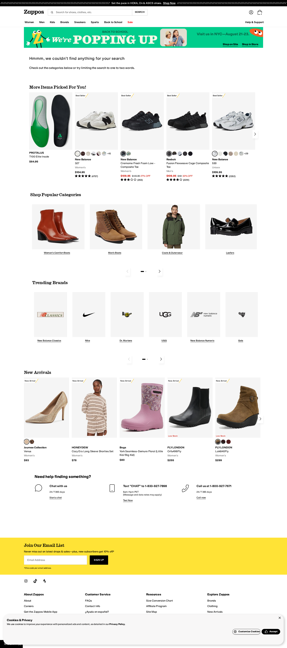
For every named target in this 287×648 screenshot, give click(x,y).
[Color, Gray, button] (179, 153)
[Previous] (127, 271)
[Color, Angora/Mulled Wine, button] (98, 153)
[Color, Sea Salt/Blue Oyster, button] (220, 153)
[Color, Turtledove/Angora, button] (236, 153)
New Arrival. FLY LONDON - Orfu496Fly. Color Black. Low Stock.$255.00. (190, 420)
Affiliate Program (156, 606)
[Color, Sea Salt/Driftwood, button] (230, 153)
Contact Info (92, 606)
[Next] (255, 134)
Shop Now (169, 3)
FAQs (88, 600)
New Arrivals (215, 611)
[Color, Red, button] (228, 441)
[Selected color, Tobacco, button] (218, 441)
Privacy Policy (117, 624)
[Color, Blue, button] (185, 153)
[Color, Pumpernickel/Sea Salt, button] (83, 153)
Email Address (36, 560)
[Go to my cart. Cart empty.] (259, 12)
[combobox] (90, 12)
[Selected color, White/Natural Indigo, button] (214, 153)
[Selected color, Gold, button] (26, 441)
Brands (211, 600)
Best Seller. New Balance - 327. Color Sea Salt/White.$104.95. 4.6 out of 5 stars (96, 135)
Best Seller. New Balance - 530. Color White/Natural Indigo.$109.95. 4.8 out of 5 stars (233, 135)
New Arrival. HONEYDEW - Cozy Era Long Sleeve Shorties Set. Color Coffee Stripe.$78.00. (94, 420)
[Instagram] (26, 581)
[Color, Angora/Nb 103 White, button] (104, 153)
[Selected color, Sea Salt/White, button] (77, 153)
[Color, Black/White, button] (190, 153)
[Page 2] (145, 271)
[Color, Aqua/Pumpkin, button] (128, 153)
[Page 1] (142, 271)
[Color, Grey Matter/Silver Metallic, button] (241, 153)
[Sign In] (251, 12)
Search (140, 12)
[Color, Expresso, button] (223, 441)
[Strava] (44, 581)
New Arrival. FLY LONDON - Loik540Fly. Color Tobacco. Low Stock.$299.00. (237, 420)
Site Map (151, 611)
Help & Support (254, 22)
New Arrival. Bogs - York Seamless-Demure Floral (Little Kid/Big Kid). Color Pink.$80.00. (142, 420)
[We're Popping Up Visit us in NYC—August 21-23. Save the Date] (143, 37)
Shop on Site (230, 44)
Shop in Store (250, 44)
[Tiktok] (35, 581)
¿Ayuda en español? (97, 611)
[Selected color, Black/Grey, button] (123, 153)
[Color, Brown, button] (174, 153)
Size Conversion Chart (159, 600)
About (27, 600)
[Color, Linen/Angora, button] (88, 153)
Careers (29, 606)
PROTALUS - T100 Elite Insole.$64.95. (50, 127)
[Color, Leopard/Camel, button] (32, 441)
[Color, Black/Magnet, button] (225, 153)
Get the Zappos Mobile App (40, 611)
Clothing (212, 606)
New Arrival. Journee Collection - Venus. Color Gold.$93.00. (46, 420)
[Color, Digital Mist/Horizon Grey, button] (93, 153)
